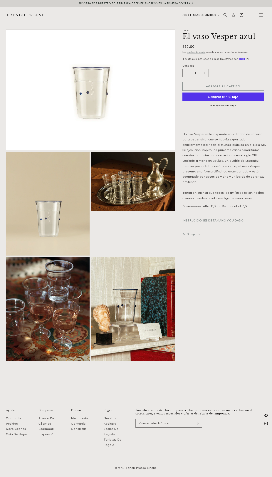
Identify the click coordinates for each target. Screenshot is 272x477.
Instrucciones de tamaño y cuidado (213, 220)
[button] (261, 15)
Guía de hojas (17, 434)
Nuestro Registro (110, 420)
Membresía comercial (79, 420)
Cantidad (188, 65)
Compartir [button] (194, 234)
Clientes (44, 423)
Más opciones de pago (223, 105)
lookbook (46, 429)
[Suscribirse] (198, 423)
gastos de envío (196, 52)
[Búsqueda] (225, 15)
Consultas (78, 429)
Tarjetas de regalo (112, 442)
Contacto (13, 418)
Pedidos (12, 423)
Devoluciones (16, 429)
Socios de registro (111, 431)
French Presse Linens (141, 468)
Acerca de (46, 418)
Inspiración (47, 434)
